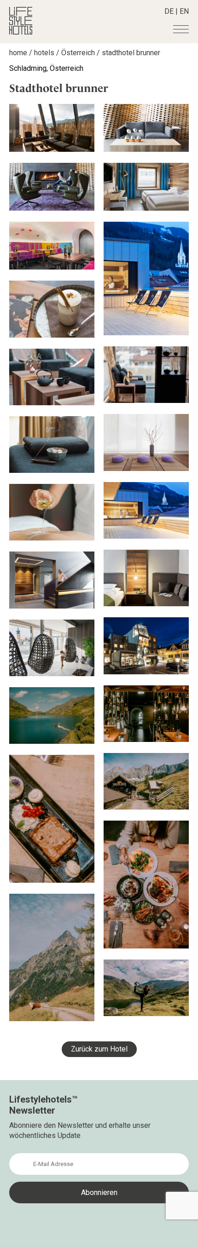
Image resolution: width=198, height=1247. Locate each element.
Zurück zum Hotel (99, 1049)
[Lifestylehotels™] (20, 32)
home (18, 52)
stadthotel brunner (131, 52)
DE (169, 11)
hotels (44, 52)
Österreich (78, 52)
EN (184, 11)
